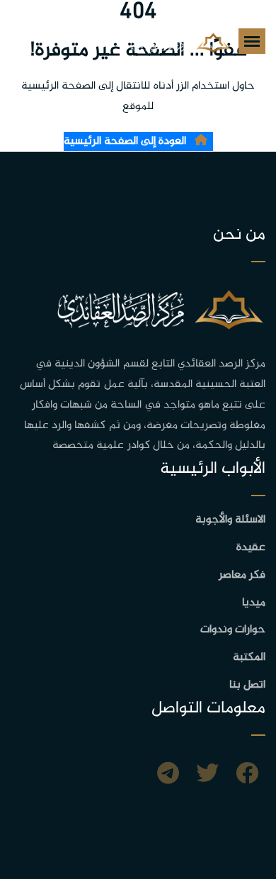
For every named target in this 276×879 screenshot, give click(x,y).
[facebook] (247, 775)
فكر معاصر (242, 575)
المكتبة (249, 657)
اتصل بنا (247, 685)
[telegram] (168, 775)
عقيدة (250, 547)
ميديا (253, 602)
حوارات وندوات (232, 629)
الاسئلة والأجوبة (230, 520)
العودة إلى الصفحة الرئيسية (126, 141)
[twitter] (207, 775)
